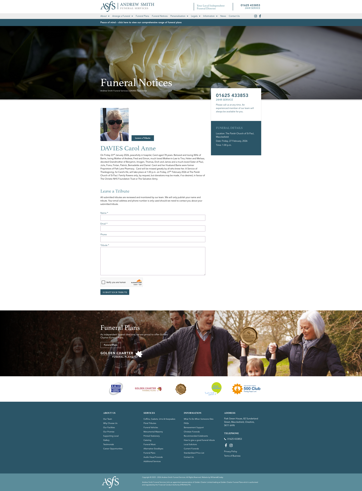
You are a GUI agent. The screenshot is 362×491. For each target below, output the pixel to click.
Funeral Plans (142, 16)
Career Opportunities (112, 448)
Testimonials (108, 444)
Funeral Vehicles (151, 427)
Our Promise (108, 432)
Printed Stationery (152, 436)
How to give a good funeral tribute (199, 440)
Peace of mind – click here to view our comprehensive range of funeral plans (141, 22)
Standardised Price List (194, 453)
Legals (194, 16)
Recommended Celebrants (196, 436)
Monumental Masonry (153, 432)
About (103, 16)
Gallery (106, 440)
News (223, 16)
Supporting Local (110, 436)
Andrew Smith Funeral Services (114, 91)
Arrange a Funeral (121, 16)
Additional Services (152, 461)
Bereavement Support (194, 427)
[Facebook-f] (260, 16)
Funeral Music (150, 444)
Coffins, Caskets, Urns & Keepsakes (159, 419)
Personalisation (177, 16)
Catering (147, 440)
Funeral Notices (160, 16)
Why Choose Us (110, 423)
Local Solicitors (190, 444)
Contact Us (234, 16)
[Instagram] (255, 16)
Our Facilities (109, 427)
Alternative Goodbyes (153, 448)
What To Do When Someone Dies (198, 419)
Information (209, 16)
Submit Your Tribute (115, 292)
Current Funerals (191, 448)
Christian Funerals (192, 432)
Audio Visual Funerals (153, 457)
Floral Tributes (150, 423)
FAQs (186, 423)
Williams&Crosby (217, 477)
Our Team (107, 419)
